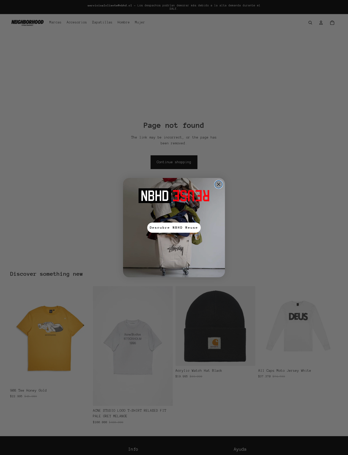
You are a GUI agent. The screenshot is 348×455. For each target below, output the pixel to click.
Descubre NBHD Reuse (174, 227)
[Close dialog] (218, 184)
